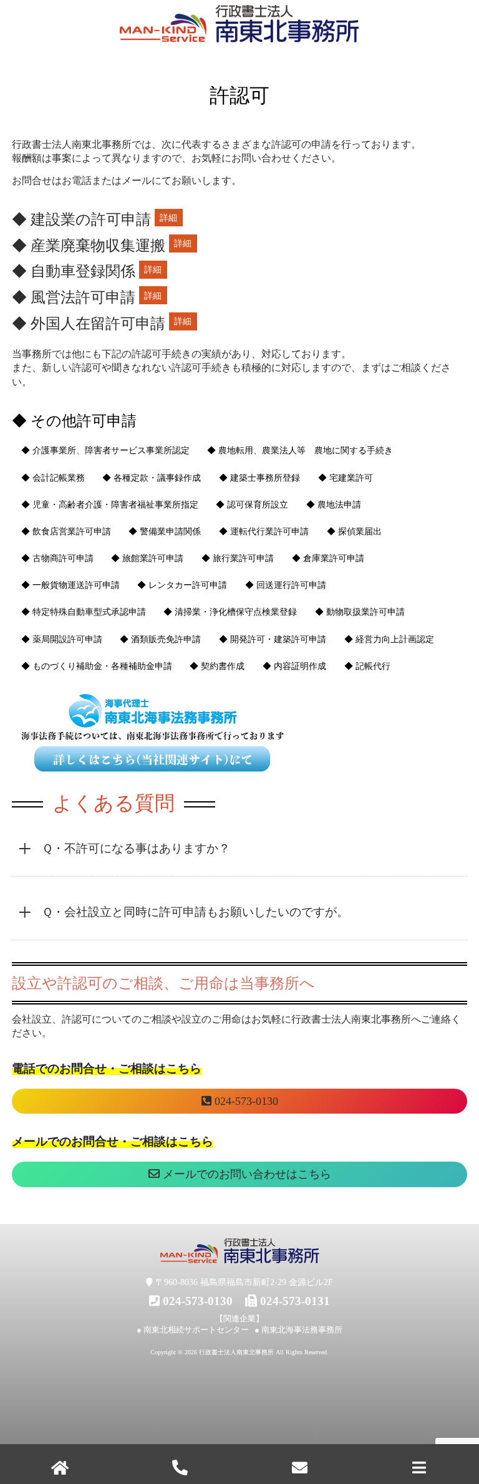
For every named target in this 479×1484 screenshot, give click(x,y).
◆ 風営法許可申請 (73, 297)
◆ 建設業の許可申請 (81, 219)
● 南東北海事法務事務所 (298, 1329)
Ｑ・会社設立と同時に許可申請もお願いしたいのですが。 (195, 911)
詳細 (168, 218)
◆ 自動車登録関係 (73, 271)
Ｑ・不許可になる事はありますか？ (136, 848)
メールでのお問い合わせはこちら (245, 1174)
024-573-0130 (244, 1101)
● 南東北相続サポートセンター (193, 1329)
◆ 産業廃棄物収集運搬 (88, 246)
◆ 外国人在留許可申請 (88, 324)
